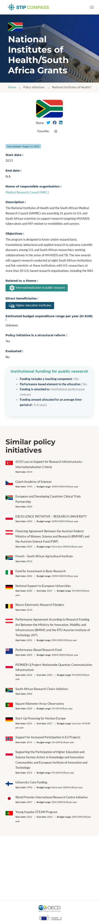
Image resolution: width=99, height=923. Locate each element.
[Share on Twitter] (48, 122)
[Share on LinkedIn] (60, 122)
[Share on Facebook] (54, 122)
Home (12, 87)
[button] (91, 7)
